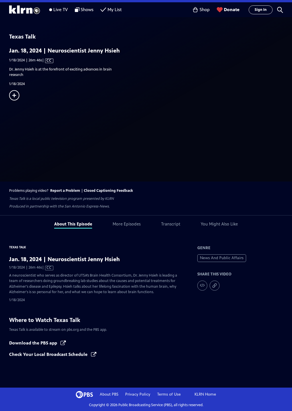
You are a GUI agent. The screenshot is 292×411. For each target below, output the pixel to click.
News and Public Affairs (222, 257)
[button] (280, 9)
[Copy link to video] (215, 286)
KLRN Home (205, 394)
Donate (232, 9)
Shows (87, 9)
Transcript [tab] (170, 224)
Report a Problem (65, 190)
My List (115, 9)
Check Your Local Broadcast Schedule (49, 354)
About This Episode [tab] (73, 224)
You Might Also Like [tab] (219, 224)
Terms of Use (169, 394)
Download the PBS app (33, 343)
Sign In (261, 9)
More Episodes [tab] (127, 224)
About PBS (109, 394)
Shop (205, 9)
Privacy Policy (137, 394)
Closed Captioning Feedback (108, 190)
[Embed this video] (202, 286)
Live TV (60, 9)
